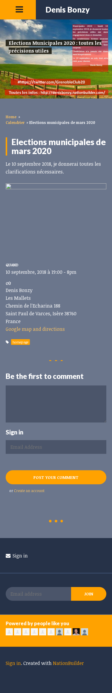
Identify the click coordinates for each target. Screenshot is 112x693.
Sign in (19, 555)
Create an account (29, 490)
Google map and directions (35, 329)
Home (11, 116)
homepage (20, 342)
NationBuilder (68, 663)
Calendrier (15, 122)
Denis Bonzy (67, 9)
